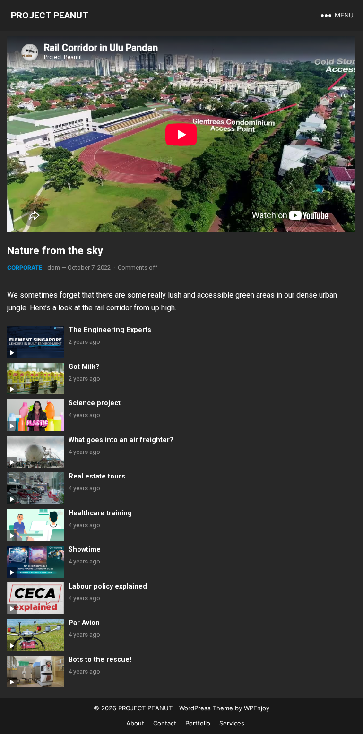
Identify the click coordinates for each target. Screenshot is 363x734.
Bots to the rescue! (100, 660)
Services (231, 723)
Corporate (24, 267)
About (135, 723)
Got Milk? (84, 367)
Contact (164, 723)
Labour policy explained (108, 586)
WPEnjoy (256, 708)
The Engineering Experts (110, 330)
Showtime (85, 550)
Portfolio (197, 723)
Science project (95, 403)
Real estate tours (97, 476)
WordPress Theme (206, 708)
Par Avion (84, 623)
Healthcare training (100, 513)
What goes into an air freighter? (121, 440)
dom (53, 267)
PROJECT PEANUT (49, 15)
